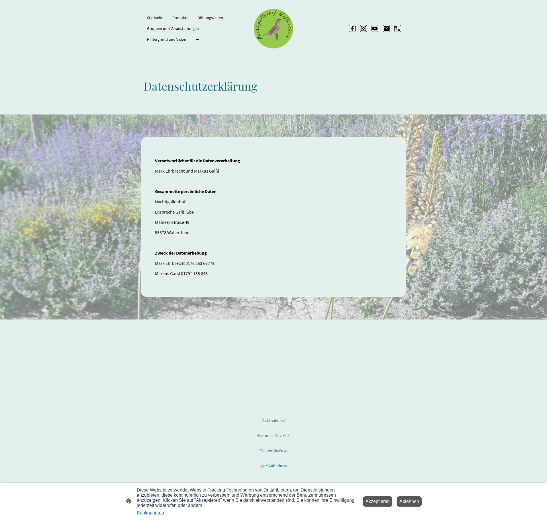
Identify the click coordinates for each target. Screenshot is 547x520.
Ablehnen (409, 501)
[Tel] (397, 28)
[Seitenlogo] (273, 28)
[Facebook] (352, 28)
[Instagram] (363, 28)
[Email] (386, 28)
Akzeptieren (378, 501)
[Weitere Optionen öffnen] (197, 39)
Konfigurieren (150, 512)
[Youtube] (375, 28)
